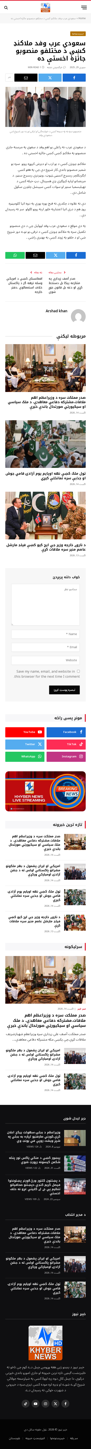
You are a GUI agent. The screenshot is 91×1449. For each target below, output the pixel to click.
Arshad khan (56, 311)
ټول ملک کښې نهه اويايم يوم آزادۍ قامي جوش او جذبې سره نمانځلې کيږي (46, 475)
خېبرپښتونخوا (78, 33)
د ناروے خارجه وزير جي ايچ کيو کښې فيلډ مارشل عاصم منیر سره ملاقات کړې (46, 547)
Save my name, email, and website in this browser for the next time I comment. (47, 674)
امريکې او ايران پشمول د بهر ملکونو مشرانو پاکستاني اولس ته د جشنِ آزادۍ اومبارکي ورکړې (33, 870)
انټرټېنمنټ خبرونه (35, 1438)
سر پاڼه (74, 1438)
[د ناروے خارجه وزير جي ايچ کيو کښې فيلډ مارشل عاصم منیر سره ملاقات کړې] (45, 515)
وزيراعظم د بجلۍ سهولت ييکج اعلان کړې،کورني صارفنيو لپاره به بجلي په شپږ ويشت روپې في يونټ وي (33, 1137)
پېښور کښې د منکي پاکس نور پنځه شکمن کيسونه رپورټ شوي (34, 1160)
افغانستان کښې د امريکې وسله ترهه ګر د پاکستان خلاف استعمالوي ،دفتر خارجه (24, 285)
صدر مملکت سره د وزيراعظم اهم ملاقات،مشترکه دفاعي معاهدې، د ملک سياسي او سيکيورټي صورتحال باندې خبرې (47, 402)
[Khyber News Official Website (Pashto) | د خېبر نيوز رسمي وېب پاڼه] (45, 7)
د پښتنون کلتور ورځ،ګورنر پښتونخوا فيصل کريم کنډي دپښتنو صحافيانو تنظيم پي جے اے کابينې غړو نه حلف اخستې (34, 1187)
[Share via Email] (25, 78)
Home (82, 18)
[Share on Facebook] (74, 78)
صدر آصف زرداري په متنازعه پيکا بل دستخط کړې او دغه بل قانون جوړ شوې (66, 285)
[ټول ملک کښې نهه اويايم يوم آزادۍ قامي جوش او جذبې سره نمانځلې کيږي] (45, 444)
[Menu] (84, 7)
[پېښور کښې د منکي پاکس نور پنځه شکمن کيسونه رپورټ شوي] (75, 1163)
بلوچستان (14, 1438)
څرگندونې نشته (54, 67)
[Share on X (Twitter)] (50, 78)
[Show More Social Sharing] (9, 78)
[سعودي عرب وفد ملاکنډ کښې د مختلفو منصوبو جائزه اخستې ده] (45, 107)
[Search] (6, 7)
